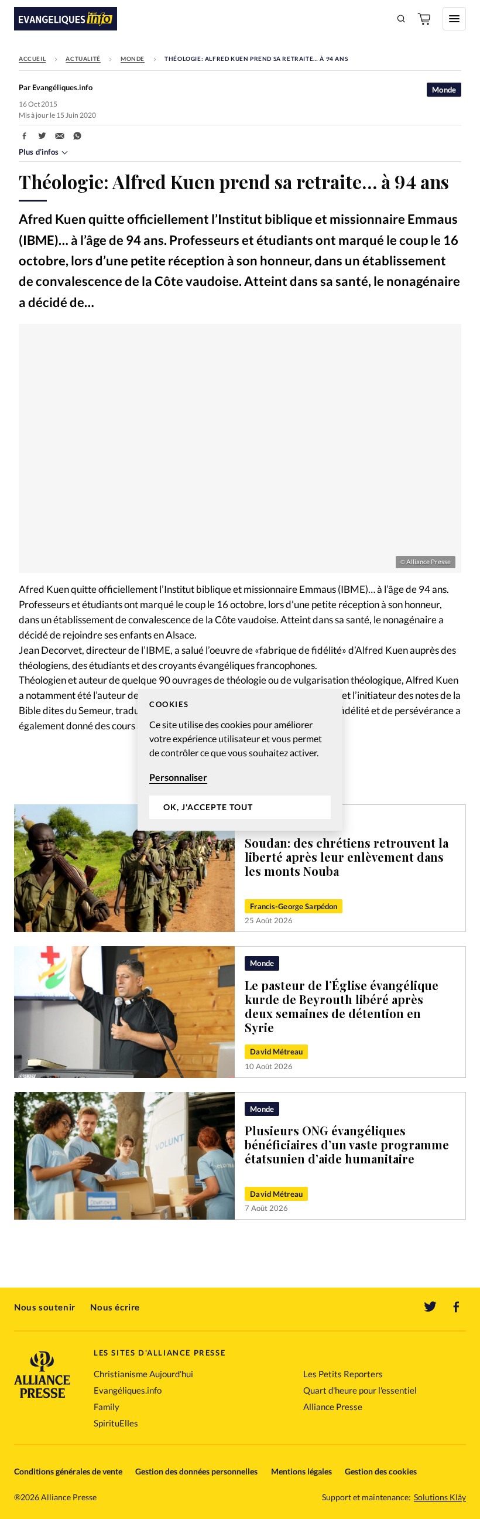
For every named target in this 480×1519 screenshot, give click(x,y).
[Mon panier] (425, 18)
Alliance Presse (332, 1406)
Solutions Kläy (440, 1497)
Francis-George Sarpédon (293, 906)
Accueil (32, 58)
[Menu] (454, 18)
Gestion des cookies (381, 1471)
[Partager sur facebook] (24, 136)
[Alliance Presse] (42, 1399)
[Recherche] (402, 19)
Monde (133, 58)
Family (106, 1406)
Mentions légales (301, 1471)
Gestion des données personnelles (196, 1471)
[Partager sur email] (60, 136)
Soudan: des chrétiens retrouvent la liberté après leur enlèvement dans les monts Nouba (346, 857)
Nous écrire (115, 1307)
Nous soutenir (45, 1307)
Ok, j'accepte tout (208, 807)
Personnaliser (178, 777)
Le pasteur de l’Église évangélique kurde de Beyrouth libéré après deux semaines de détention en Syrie (341, 1006)
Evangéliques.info (128, 1390)
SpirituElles (116, 1423)
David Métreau (276, 1051)
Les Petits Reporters (343, 1373)
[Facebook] (456, 1307)
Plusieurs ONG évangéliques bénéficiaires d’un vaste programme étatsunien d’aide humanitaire (347, 1144)
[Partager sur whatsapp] (77, 136)
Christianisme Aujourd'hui (143, 1373)
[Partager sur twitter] (42, 136)
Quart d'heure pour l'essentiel (360, 1390)
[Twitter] (430, 1307)
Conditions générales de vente (68, 1471)
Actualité (83, 58)
